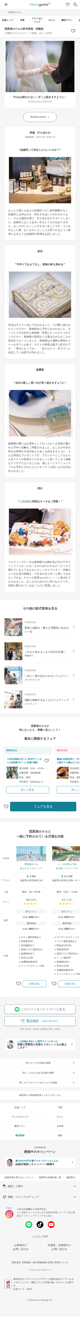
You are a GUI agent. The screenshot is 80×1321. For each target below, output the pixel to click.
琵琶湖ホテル (15, 12)
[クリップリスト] (67, 4)
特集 (60, 1135)
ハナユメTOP (40, 1236)
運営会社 (16, 1262)
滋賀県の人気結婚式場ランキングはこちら (40, 1095)
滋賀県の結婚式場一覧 (50, 1177)
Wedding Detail (38, 117)
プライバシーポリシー (40, 1270)
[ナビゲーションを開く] (5, 4)
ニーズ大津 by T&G (67, 864)
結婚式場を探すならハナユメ (18, 1177)
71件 (69, 900)
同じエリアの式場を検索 (38, 1063)
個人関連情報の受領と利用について (50, 1262)
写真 (22, 20)
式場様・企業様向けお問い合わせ (59, 1247)
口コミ (52, 20)
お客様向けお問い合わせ (20, 1247)
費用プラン (67, 20)
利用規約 (26, 1262)
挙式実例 (19, 1135)
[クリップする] (46, 760)
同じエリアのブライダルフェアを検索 (38, 1082)
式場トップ (7, 20)
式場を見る (34, 983)
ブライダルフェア (37, 20)
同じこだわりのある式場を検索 (38, 1072)
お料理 (60, 1126)
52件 (33, 900)
